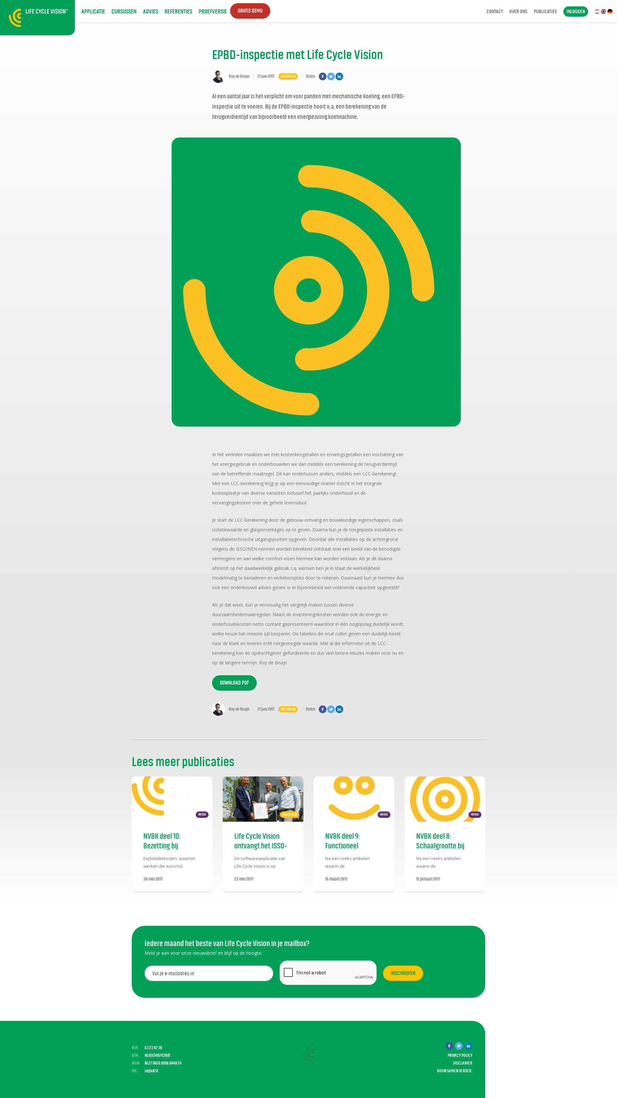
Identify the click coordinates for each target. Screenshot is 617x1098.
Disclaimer (462, 1063)
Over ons (518, 11)
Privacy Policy (460, 1055)
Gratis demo (250, 11)
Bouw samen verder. (454, 1070)
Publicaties (545, 11)
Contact (495, 11)
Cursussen (124, 11)
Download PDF (234, 683)
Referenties (178, 11)
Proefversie (213, 11)
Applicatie (93, 11)
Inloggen (576, 11)
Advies (150, 11)
